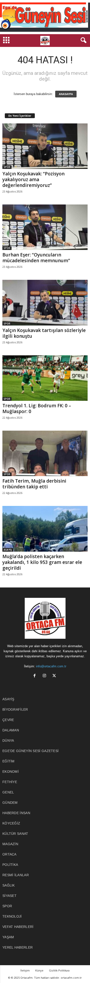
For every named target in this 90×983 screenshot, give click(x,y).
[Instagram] (45, 676)
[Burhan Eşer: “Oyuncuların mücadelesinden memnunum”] (45, 227)
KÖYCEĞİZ (11, 823)
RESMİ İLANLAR (15, 875)
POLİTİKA (10, 865)
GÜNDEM (10, 802)
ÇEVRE (8, 720)
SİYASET (9, 896)
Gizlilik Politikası (59, 970)
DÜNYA (8, 740)
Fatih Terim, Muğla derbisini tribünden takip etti (34, 484)
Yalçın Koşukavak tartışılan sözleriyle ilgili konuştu (44, 333)
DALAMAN (10, 730)
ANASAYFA (66, 94)
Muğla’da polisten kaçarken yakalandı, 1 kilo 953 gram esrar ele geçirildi (42, 562)
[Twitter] (54, 676)
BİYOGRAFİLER (15, 709)
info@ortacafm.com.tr (51, 666)
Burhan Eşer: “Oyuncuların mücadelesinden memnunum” (36, 258)
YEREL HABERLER (17, 947)
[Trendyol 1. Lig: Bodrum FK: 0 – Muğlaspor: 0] (45, 378)
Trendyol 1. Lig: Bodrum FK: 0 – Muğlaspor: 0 (36, 408)
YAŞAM (8, 937)
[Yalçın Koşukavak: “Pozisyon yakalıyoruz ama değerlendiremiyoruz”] (45, 146)
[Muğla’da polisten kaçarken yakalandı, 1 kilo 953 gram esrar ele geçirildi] (45, 528)
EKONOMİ (10, 771)
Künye (39, 970)
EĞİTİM (8, 761)
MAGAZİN (10, 844)
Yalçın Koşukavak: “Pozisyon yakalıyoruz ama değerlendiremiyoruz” (33, 179)
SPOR (7, 167)
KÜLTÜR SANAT (15, 834)
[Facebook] (36, 676)
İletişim (25, 970)
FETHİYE (9, 782)
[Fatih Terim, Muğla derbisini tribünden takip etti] (45, 453)
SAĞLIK (8, 885)
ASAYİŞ (8, 549)
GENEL (8, 792)
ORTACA (9, 854)
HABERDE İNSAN (16, 813)
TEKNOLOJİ (12, 916)
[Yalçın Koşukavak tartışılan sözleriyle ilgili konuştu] (45, 302)
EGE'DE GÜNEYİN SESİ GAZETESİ (30, 751)
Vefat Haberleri (18, 927)
